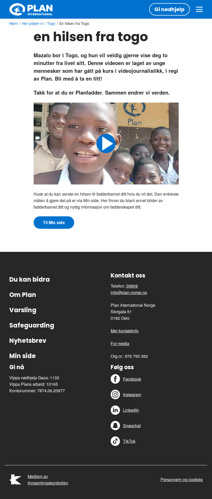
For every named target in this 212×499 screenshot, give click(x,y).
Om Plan (22, 294)
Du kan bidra (29, 279)
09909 (132, 286)
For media (120, 343)
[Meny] (199, 9)
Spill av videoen (106, 143)
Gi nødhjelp (169, 9)
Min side (22, 356)
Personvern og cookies (182, 479)
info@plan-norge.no (129, 292)
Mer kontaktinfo (125, 331)
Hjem (13, 23)
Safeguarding (31, 325)
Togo (51, 23)
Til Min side (54, 222)
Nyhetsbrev (27, 340)
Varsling (22, 310)
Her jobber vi (32, 23)
